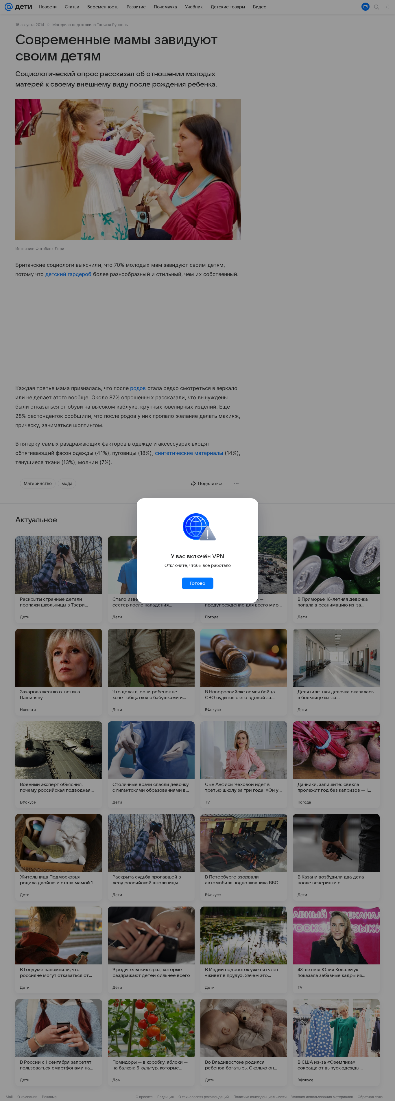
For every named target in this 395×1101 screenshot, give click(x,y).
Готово (197, 583)
